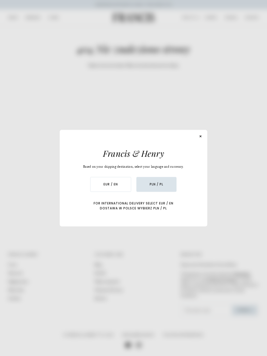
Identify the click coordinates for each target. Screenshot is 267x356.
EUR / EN (111, 184)
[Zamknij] (200, 136)
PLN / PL (156, 184)
